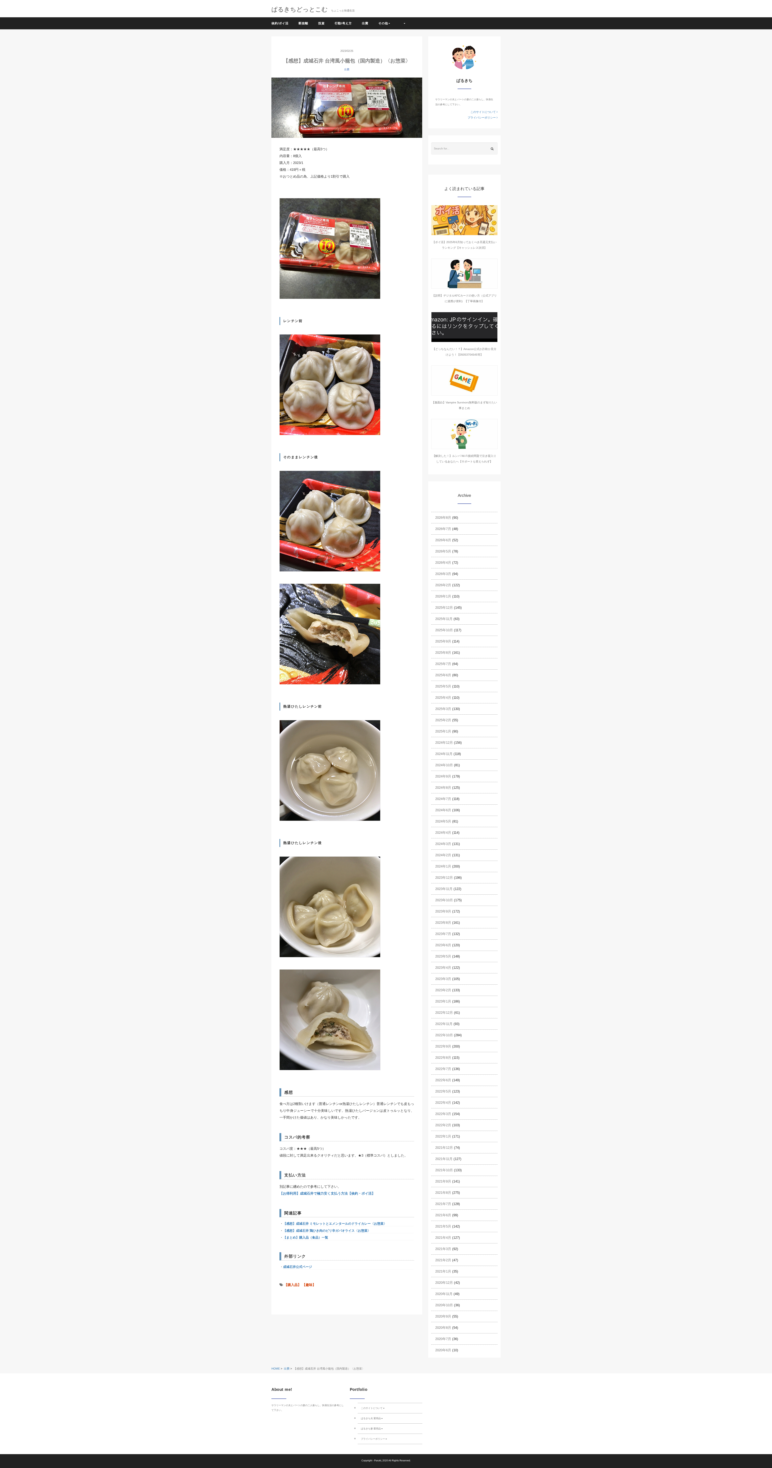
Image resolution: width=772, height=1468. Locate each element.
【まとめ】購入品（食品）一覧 (305, 1237)
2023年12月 (444, 878)
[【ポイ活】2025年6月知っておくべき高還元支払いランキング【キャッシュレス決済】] (464, 220)
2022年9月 (443, 1046)
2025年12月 (444, 608)
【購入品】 (292, 1285)
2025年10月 (444, 630)
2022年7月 (443, 1069)
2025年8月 (443, 653)
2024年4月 (443, 833)
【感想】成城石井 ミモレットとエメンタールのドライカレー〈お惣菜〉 (335, 1223)
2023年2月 (443, 990)
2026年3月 (443, 574)
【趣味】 (309, 1285)
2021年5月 (443, 1226)
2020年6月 (443, 1350)
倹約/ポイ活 (279, 23)
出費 (365, 23)
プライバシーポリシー (482, 117)
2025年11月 (444, 619)
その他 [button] (383, 23)
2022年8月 (443, 1058)
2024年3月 (443, 844)
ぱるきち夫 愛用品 (371, 1418)
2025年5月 (443, 686)
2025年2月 (443, 720)
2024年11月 (444, 754)
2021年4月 (443, 1238)
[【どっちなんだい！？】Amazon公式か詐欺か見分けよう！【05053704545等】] (464, 327)
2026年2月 (443, 585)
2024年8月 (443, 788)
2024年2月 (443, 855)
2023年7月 (443, 934)
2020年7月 (443, 1339)
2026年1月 (443, 596)
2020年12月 (444, 1283)
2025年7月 (443, 664)
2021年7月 (443, 1204)
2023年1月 (443, 1001)
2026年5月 (443, 551)
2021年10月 (444, 1170)
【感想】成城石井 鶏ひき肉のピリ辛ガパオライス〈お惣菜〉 (327, 1230)
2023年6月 (443, 945)
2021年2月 (443, 1260)
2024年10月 (444, 765)
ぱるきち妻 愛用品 (371, 1428)
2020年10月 (444, 1305)
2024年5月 (443, 821)
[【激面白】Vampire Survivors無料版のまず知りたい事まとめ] (464, 380)
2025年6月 (443, 675)
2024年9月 (443, 776)
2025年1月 (443, 731)
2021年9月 (443, 1181)
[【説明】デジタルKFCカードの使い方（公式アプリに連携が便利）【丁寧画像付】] (464, 274)
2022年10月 (444, 1035)
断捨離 (303, 23)
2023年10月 (444, 900)
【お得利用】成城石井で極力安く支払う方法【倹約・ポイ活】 (327, 1193)
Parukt (377, 1460)
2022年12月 (444, 1013)
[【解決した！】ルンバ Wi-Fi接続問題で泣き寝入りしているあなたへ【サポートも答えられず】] (464, 434)
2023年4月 (443, 968)
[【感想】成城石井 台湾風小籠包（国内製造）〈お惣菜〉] (346, 108)
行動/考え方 (343, 23)
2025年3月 (443, 709)
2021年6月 (443, 1215)
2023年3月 (443, 979)
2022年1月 (443, 1136)
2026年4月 (443, 563)
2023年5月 (443, 956)
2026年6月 (443, 540)
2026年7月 (443, 529)
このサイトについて (483, 112)
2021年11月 (444, 1159)
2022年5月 (443, 1091)
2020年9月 (443, 1316)
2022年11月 (444, 1024)
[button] (402, 23)
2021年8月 (443, 1193)
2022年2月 (443, 1125)
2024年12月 (444, 743)
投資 (321, 23)
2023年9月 (443, 911)
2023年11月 (444, 889)
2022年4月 (443, 1103)
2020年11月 (444, 1294)
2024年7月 (443, 799)
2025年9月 (443, 641)
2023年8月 (443, 923)
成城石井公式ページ (297, 1267)
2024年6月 (443, 810)
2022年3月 (443, 1114)
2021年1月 (443, 1271)
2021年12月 (444, 1148)
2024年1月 (443, 866)
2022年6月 (443, 1080)
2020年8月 (443, 1328)
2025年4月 (443, 698)
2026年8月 (443, 518)
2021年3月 (443, 1249)
